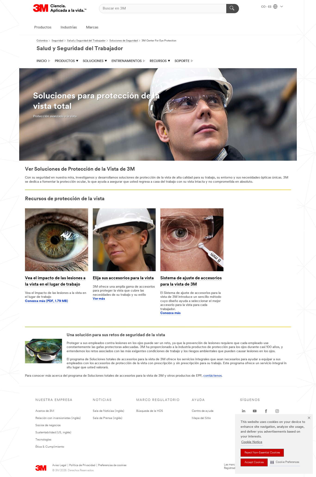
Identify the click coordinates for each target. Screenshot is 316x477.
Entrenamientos (127, 61)
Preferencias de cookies (112, 465)
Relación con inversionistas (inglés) (58, 418)
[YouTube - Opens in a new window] (254, 411)
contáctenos (212, 376)
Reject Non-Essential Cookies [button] (262, 452)
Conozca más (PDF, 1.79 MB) (46, 301)
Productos (42, 27)
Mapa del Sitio (201, 418)
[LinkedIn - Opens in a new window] (243, 411)
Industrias (69, 27)
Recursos (158, 61)
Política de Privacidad (82, 465)
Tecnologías (43, 439)
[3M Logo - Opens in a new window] (59, 8)
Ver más (99, 299)
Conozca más (170, 313)
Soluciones (93, 61)
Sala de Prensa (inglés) (107, 418)
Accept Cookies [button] (254, 462)
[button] (285, 462)
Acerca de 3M (44, 410)
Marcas (92, 27)
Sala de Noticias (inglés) (108, 410)
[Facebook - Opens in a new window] (266, 411)
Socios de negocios (48, 425)
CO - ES (266, 7)
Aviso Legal (59, 465)
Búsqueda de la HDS (149, 410)
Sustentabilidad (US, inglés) (53, 432)
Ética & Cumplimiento (49, 446)
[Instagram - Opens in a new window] (277, 411)
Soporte (182, 61)
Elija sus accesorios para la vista (123, 278)
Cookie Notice (251, 442)
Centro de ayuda (203, 410)
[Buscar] (232, 8)
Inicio (42, 61)
